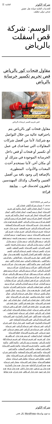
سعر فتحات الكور (17, 261)
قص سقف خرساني (15, 329)
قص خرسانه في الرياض (33, 329)
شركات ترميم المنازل (28, 267)
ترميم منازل (22, 241)
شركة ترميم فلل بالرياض (19, 274)
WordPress (30, 413)
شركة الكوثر (42, 4)
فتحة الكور (37, 316)
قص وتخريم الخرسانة (29, 333)
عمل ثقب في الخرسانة (20, 297)
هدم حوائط (8, 372)
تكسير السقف (18, 248)
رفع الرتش (8, 258)
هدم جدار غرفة (13, 368)
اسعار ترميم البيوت (34, 212)
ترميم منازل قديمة (18, 245)
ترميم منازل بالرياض (35, 245)
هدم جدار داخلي (26, 368)
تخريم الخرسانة (32, 225)
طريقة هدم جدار (33, 290)
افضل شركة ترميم (34, 218)
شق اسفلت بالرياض (35, 287)
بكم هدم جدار (45, 225)
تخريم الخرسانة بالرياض (40, 228)
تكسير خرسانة (38, 251)
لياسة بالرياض (44, 342)
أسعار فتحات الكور (34, 209)
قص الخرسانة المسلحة (23, 320)
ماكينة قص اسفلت (42, 349)
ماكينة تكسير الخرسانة (11, 346)
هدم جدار (25, 365)
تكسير (7, 245)
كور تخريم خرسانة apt (12, 339)
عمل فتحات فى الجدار (31, 300)
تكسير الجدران (44, 248)
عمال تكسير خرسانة (42, 293)
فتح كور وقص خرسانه (41, 310)
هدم (48, 365)
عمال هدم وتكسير (37, 297)
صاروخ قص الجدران (18, 287)
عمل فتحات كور (14, 300)
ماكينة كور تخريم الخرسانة (21, 355)
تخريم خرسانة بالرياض (34, 231)
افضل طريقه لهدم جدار (13, 222)
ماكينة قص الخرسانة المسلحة (30, 352)
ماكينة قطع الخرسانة (41, 355)
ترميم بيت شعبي (34, 238)
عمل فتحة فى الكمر (27, 303)
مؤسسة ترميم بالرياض (29, 342)
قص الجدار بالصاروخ (24, 316)
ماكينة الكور (14, 342)
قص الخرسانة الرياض (41, 320)
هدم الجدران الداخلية (38, 365)
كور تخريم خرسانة (29, 339)
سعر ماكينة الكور (33, 264)
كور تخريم (41, 339)
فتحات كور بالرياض (42, 313)
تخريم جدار (14, 228)
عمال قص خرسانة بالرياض (22, 293)
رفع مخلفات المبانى (33, 261)
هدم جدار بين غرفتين (42, 368)
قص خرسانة (39, 326)
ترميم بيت (46, 238)
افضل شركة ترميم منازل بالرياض (36, 222)
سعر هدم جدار (20, 264)
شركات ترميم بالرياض (28, 271)
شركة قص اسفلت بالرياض (27, 280)
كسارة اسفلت (36, 336)
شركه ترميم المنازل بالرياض (26, 284)
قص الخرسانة (9, 316)
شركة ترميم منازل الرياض (28, 277)
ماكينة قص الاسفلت (26, 349)
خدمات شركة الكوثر (34, 205)
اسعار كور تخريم (31, 215)
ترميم (29, 235)
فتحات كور (20, 205)
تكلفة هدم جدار (14, 254)
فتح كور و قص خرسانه (12, 306)
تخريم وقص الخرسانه (41, 235)
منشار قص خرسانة (11, 362)
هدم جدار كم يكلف (30, 372)
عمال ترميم (21, 290)
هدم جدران (17, 372)
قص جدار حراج (19, 323)
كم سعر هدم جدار (23, 336)
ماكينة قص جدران (10, 352)
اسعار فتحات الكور (18, 212)
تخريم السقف (24, 228)
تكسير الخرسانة (31, 248)
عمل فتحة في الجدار (30, 306)
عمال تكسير (10, 290)
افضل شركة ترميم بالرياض (15, 218)
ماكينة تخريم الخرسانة (30, 346)
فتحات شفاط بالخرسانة (22, 310)
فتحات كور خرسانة (26, 313)
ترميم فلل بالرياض (35, 241)
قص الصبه (30, 323)
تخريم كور (9, 231)
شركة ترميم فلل (36, 274)
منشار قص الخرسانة (28, 362)
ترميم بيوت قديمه (20, 238)
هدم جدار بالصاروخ (12, 365)
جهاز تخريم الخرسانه (32, 258)
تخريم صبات (19, 231)
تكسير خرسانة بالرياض (22, 251)
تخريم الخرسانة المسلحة (15, 225)
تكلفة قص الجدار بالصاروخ (31, 254)
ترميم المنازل (9, 235)
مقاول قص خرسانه (20, 359)
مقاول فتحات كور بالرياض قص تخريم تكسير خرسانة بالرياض (26, 76)
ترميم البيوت (21, 235)
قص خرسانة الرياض (25, 326)
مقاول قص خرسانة (36, 359)
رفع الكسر (46, 261)
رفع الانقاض (18, 258)
